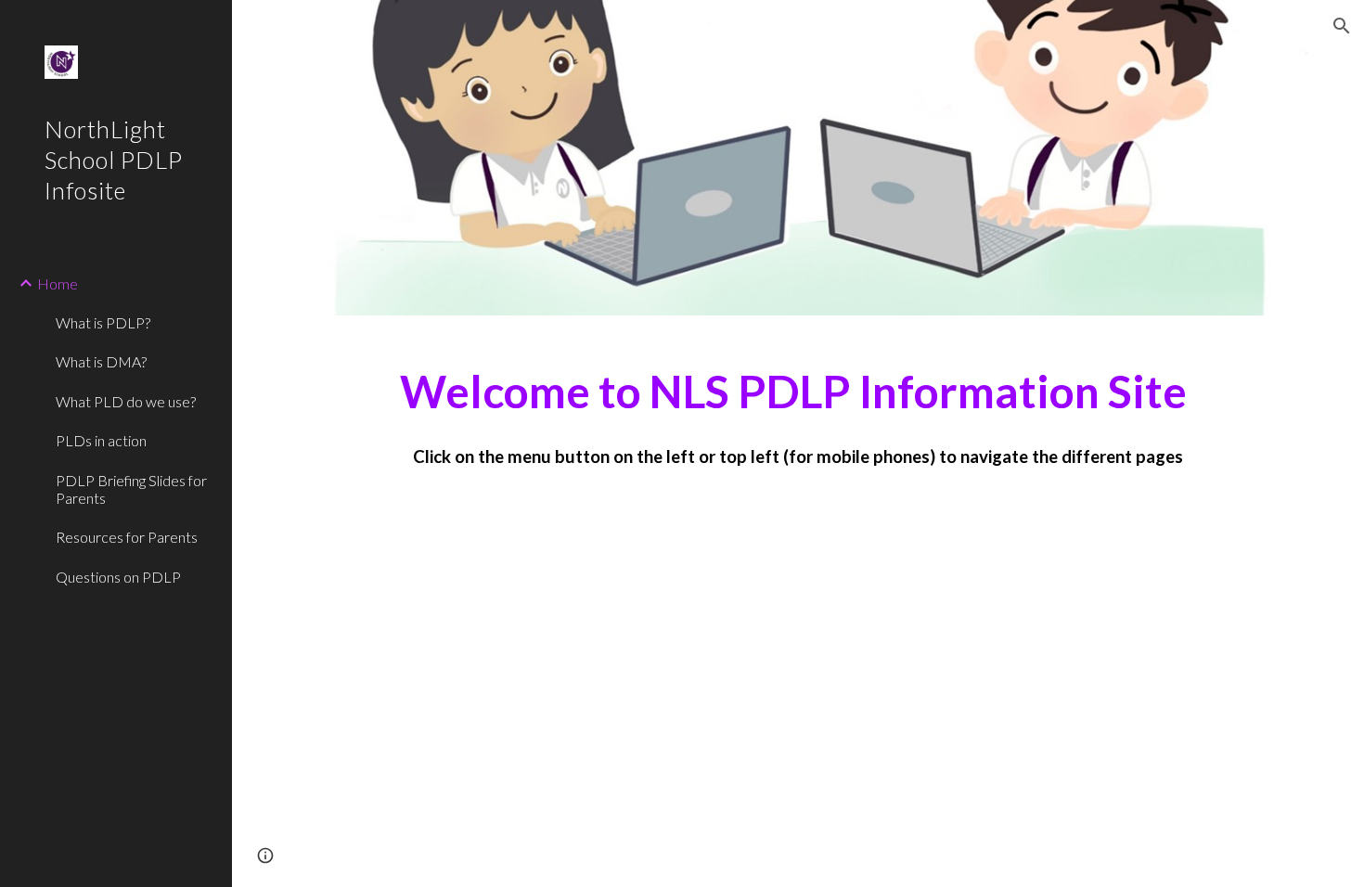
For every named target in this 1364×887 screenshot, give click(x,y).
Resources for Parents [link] (127, 537)
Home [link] (57, 283)
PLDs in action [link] (101, 440)
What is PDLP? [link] (103, 322)
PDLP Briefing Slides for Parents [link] (131, 489)
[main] (798, 408)
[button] (1341, 26)
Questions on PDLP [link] (118, 576)
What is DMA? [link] (101, 361)
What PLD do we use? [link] (126, 401)
